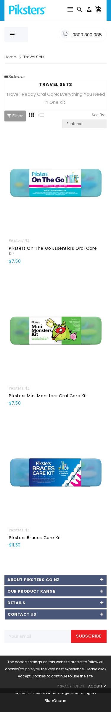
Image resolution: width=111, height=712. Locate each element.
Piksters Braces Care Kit (35, 538)
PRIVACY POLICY (70, 686)
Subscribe (89, 636)
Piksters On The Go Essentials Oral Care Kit (53, 251)
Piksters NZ (19, 240)
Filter (17, 116)
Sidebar (16, 76)
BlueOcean (55, 700)
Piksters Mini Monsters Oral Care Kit (48, 396)
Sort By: (98, 114)
